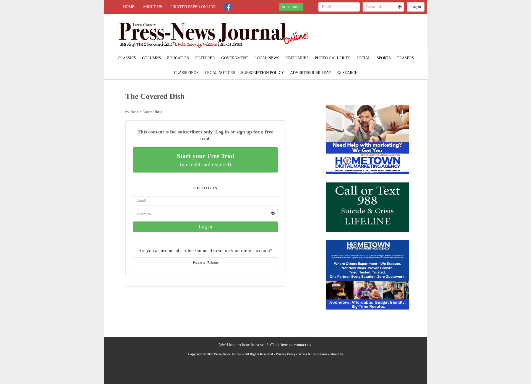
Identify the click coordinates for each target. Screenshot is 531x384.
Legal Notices (220, 73)
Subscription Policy (262, 73)
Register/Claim (205, 262)
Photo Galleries (332, 58)
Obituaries (297, 58)
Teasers (405, 58)
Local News (266, 58)
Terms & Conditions (312, 354)
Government (234, 58)
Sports (384, 58)
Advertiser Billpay (310, 73)
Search (349, 73)
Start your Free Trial (205, 159)
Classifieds (186, 73)
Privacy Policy (285, 354)
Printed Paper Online (193, 7)
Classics (127, 58)
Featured (205, 58)
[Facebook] (227, 7)
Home (128, 7)
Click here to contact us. (291, 344)
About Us (152, 7)
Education (178, 58)
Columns (151, 58)
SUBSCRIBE (291, 7)
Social (363, 58)
